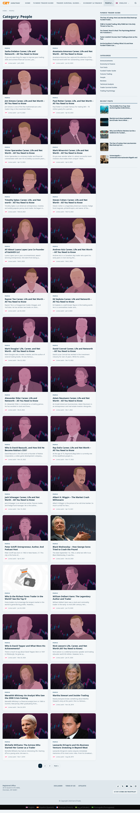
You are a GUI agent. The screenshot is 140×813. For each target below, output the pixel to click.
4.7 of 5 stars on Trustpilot (125, 792)
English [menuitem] (31, 807)
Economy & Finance (92, 3)
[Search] (135, 3)
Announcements (106, 61)
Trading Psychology (107, 91)
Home (27, 3)
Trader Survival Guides (68, 3)
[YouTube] (127, 786)
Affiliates (82, 786)
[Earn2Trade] (11, 3)
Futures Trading (106, 74)
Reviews (103, 81)
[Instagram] (135, 786)
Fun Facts (103, 67)
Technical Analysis (107, 84)
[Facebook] (118, 786)
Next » (56, 766)
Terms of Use (70, 786)
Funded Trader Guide (43, 3)
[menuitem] (122, 3)
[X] (122, 786)
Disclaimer (58, 786)
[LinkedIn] (131, 786)
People (108, 3)
